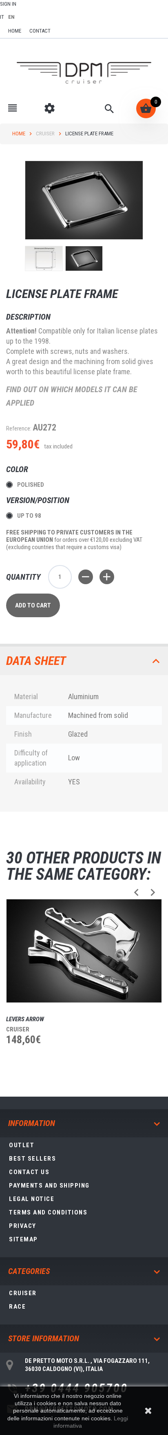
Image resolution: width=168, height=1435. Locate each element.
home (14, 31)
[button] (136, 892)
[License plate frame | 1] (43, 258)
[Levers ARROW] (84, 951)
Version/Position (38, 500)
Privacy (22, 1226)
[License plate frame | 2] (84, 258)
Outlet (21, 1145)
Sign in (8, 4)
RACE (17, 1306)
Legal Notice (31, 1199)
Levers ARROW (25, 1019)
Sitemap (23, 1239)
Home (18, 133)
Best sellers (32, 1158)
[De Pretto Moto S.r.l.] (84, 73)
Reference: (18, 428)
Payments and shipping (49, 1185)
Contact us (29, 1172)
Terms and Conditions (48, 1212)
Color (18, 469)
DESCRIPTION (28, 317)
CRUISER (45, 133)
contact (40, 31)
